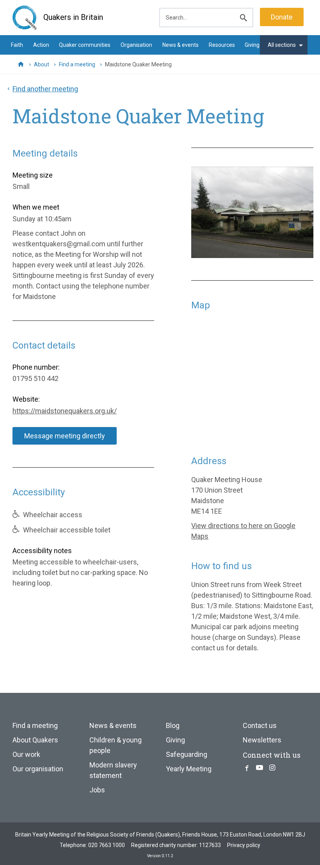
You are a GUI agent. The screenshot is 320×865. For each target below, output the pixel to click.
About (41, 64)
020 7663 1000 (106, 845)
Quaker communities (84, 45)
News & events (180, 45)
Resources (222, 45)
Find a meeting (77, 64)
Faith (17, 45)
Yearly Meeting (189, 769)
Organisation (136, 45)
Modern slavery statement (113, 770)
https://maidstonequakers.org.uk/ (64, 411)
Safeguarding (186, 754)
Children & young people (115, 745)
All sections (282, 45)
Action (41, 45)
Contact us (260, 725)
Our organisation (37, 769)
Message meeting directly (64, 436)
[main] (160, 375)
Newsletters (262, 740)
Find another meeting (45, 89)
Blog (173, 725)
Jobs (97, 790)
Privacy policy (243, 845)
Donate (282, 17)
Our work (26, 754)
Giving (252, 45)
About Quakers (35, 740)
